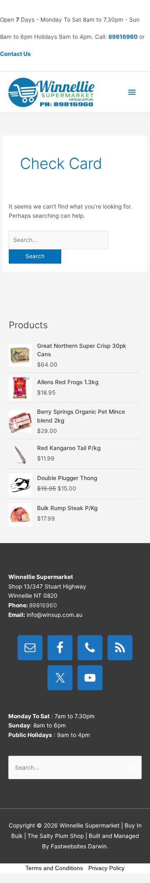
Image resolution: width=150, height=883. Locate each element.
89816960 (123, 36)
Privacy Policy (106, 868)
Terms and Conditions (54, 868)
